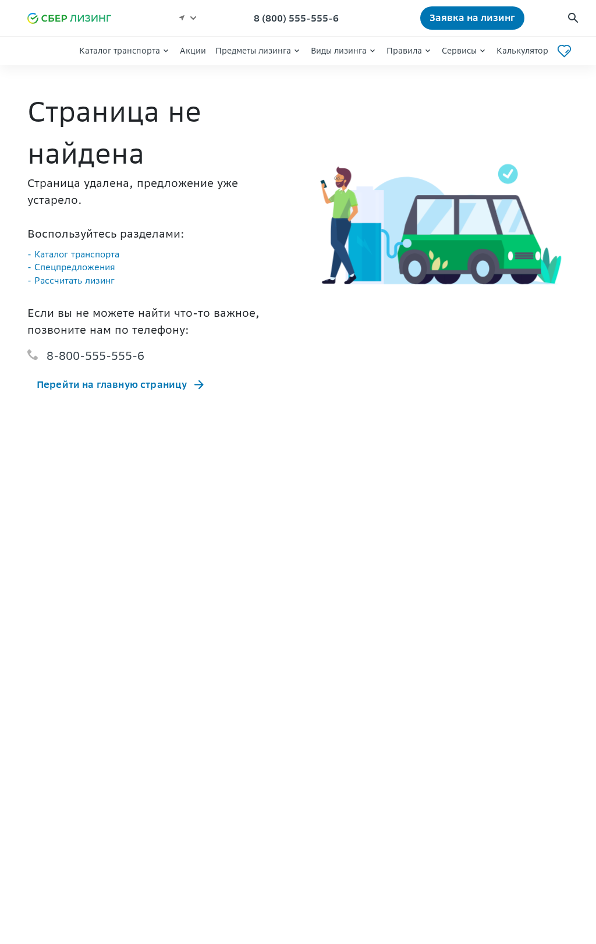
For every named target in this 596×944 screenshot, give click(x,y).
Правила (404, 50)
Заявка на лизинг (472, 17)
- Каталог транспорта (73, 254)
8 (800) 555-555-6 (296, 18)
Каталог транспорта (119, 50)
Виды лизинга (339, 50)
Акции (193, 50)
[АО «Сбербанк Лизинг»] (74, 18)
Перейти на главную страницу (112, 384)
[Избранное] (564, 51)
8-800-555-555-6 (95, 355)
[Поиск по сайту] (573, 18)
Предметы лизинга (253, 50)
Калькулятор (522, 50)
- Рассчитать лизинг (71, 280)
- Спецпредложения (71, 267)
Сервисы (459, 50)
